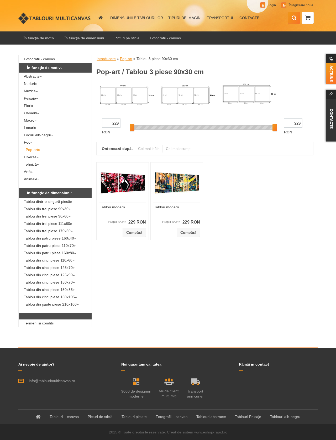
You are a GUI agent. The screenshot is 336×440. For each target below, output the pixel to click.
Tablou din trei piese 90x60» (47, 216)
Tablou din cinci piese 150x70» (49, 282)
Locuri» (30, 128)
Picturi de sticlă (100, 417)
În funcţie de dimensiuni (84, 38)
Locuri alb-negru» (38, 135)
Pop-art (126, 59)
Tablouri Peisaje (248, 417)
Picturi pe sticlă (126, 38)
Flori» (28, 106)
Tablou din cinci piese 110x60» (49, 260)
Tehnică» (31, 164)
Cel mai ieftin (149, 148)
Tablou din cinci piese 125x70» (49, 267)
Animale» (31, 179)
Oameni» (31, 113)
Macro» (30, 120)
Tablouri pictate (134, 417)
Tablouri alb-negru (285, 417)
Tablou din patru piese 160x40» (50, 238)
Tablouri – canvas (64, 417)
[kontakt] (330, 115)
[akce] (330, 68)
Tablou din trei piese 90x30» (47, 209)
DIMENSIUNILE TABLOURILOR (136, 18)
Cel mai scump (178, 148)
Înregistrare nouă (300, 5)
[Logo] (54, 18)
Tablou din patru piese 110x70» (50, 245)
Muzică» (31, 91)
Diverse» (31, 157)
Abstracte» (33, 76)
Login (272, 5)
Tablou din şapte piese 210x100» (51, 304)
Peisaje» (31, 98)
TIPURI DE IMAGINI (185, 18)
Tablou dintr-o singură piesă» (48, 201)
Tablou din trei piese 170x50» (48, 231)
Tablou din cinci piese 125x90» (49, 275)
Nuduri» (30, 84)
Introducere (106, 59)
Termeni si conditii (39, 323)
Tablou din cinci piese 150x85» (49, 289)
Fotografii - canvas (165, 38)
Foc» (28, 142)
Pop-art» (33, 150)
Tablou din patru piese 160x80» (50, 253)
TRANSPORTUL (220, 18)
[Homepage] (100, 18)
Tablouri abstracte (211, 417)
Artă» (28, 172)
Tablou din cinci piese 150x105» (50, 297)
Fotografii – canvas (171, 417)
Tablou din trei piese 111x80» (48, 223)
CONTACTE (249, 18)
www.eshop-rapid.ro (210, 432)
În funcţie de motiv (39, 38)
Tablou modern (112, 207)
